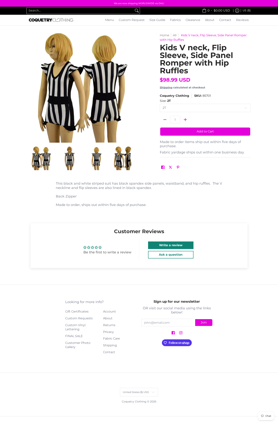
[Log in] (237, 11)
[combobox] (80, 11)
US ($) (247, 10)
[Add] (185, 119)
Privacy (108, 332)
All (174, 35)
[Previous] (30, 88)
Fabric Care (111, 338)
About (108, 318)
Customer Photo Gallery (77, 345)
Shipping (166, 87)
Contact (109, 352)
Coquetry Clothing (174, 95)
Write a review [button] (170, 245)
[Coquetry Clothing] (51, 20)
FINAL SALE (74, 336)
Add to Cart (205, 131)
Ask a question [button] (170, 254)
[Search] (137, 11)
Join (204, 322)
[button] (162, 167)
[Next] (134, 88)
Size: (165, 101)
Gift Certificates (77, 311)
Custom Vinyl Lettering (75, 327)
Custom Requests (79, 318)
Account (109, 311)
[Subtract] (165, 119)
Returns (109, 325)
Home (164, 35)
